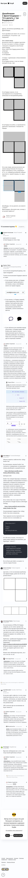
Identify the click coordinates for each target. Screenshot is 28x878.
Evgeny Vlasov (7, 265)
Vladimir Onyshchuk (10, 244)
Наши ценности (9, 858)
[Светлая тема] (3, 869)
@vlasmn (6, 348)
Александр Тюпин (8, 621)
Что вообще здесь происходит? (14, 830)
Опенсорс (3, 862)
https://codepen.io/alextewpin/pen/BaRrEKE (15, 645)
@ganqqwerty (9, 786)
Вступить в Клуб (18, 835)
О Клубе (3, 858)
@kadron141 (7, 715)
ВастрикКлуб (7, 3)
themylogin (6, 747)
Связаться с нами (12, 859)
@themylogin (7, 761)
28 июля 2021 (6, 235)
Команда (16, 858)
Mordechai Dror (11, 726)
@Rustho (6, 248)
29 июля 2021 (6, 268)
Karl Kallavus (6, 455)
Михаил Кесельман (8, 232)
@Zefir (7, 385)
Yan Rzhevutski (7, 689)
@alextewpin (7, 661)
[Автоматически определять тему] (5, 869)
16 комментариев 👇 (9, 226)
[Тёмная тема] (7, 869)
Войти (24, 3)
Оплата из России (11, 862)
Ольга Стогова (7, 568)
